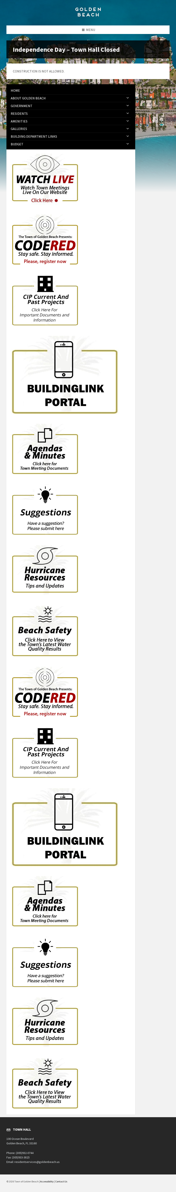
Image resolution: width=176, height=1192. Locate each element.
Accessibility (47, 1181)
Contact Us (61, 1181)
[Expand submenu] (127, 98)
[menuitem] (71, 90)
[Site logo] (88, 17)
